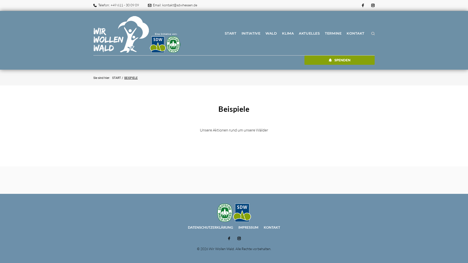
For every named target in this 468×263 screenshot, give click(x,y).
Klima (288, 33)
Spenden (342, 60)
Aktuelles (309, 33)
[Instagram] (373, 5)
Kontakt (355, 33)
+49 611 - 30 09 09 (125, 5)
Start (230, 33)
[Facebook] (363, 5)
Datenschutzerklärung (210, 227)
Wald (271, 33)
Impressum (248, 227)
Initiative (251, 33)
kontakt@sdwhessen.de (179, 5)
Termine (333, 33)
